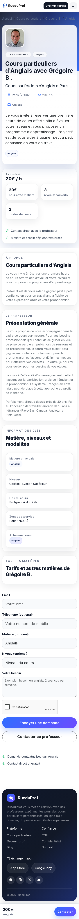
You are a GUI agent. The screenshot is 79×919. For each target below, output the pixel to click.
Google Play (43, 868)
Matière (15, 634)
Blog (10, 847)
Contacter (65, 911)
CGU (45, 835)
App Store (17, 868)
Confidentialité (51, 841)
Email (6, 595)
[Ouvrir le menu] (73, 5)
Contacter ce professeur (39, 736)
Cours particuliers (29, 18)
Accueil (7, 18)
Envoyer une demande (39, 723)
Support (47, 847)
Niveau (14, 653)
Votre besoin (11, 673)
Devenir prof (16, 841)
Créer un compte (56, 5)
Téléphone (17, 614)
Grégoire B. (53, 18)
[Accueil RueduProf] (14, 6)
